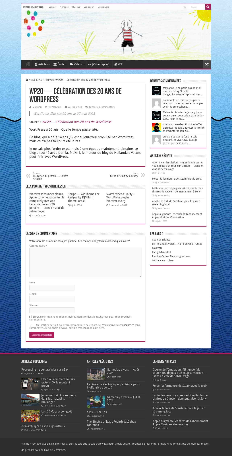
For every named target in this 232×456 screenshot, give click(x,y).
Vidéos (78, 64)
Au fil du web (46, 79)
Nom (32, 282)
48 (60, 390)
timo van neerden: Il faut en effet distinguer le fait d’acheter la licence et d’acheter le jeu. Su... (184, 127)
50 (42, 373)
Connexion (89, 7)
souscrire (129, 325)
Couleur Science (161, 239)
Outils (198, 243)
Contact (52, 7)
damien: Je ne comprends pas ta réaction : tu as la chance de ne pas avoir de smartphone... (183, 103)
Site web (34, 305)
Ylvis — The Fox (97, 412)
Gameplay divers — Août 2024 (123, 371)
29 (64, 406)
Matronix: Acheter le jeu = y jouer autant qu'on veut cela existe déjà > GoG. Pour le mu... (183, 115)
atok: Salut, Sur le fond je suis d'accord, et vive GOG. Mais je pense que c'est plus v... (180, 140)
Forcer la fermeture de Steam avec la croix (177, 178)
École (61, 64)
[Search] (208, 7)
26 (64, 415)
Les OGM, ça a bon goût (56, 411)
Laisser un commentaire (102, 107)
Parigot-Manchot (161, 252)
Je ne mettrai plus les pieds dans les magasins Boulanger (58, 399)
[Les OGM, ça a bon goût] (30, 416)
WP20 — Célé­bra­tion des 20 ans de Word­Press (76, 122)
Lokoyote (157, 248)
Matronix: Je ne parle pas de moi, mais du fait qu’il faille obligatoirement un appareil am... (182, 91)
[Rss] (185, 7)
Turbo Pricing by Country (124, 174)
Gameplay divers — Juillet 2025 (123, 398)
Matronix (37, 107)
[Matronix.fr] (116, 35)
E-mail (33, 293)
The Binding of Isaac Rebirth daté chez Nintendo (111, 423)
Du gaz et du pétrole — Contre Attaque (50, 176)
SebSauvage (158, 260)
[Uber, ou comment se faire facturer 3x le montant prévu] (30, 384)
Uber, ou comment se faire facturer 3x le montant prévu (58, 382)
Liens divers (103, 7)
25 (45, 430)
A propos (64, 7)
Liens (171, 260)
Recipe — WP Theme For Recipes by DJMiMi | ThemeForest (83, 197)
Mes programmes (180, 256)
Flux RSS (76, 7)
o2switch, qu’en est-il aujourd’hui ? (43, 426)
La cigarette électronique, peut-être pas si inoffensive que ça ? (113, 386)
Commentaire (38, 245)
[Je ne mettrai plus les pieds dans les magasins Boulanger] (30, 400)
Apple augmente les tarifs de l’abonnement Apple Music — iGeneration (180, 422)
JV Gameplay (100, 64)
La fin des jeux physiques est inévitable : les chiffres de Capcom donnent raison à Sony (180, 397)
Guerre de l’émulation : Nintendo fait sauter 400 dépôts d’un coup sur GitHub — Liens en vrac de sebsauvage (177, 166)
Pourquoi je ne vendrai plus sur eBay (45, 369)
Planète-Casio (160, 256)
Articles (43, 64)
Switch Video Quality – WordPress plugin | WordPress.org (120, 197)
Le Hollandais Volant (163, 243)
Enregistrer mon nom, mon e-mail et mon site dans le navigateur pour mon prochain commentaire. (80, 318)
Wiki (120, 64)
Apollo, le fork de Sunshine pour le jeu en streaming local (179, 409)
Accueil (28, 64)
